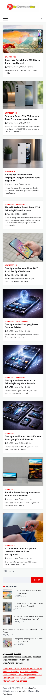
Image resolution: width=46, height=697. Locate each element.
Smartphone (10, 57)
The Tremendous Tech (27, 688)
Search (37, 579)
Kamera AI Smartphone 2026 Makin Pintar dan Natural (23, 61)
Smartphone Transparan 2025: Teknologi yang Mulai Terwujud (20, 382)
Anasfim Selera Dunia (29, 671)
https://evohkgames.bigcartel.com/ (17, 656)
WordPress (7, 694)
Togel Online (8, 653)
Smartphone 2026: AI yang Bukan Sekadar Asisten (21, 326)
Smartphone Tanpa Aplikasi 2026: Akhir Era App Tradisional (22, 269)
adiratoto (37, 656)
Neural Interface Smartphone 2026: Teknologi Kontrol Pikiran (22, 208)
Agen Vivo (10, 214)
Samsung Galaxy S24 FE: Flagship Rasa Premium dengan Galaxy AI (22, 117)
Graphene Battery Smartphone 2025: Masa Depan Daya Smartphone (20, 551)
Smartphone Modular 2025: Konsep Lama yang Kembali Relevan (23, 438)
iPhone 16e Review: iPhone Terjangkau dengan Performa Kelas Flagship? (22, 177)
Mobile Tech (10, 171)
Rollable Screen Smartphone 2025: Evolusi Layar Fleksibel (22, 494)
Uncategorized (11, 113)
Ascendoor (23, 691)
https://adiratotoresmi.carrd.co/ (16, 659)
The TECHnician (12, 67)
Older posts (9, 571)
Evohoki (17, 653)
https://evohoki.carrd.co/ (13, 662)
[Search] (41, 18)
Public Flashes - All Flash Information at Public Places (19, 679)
